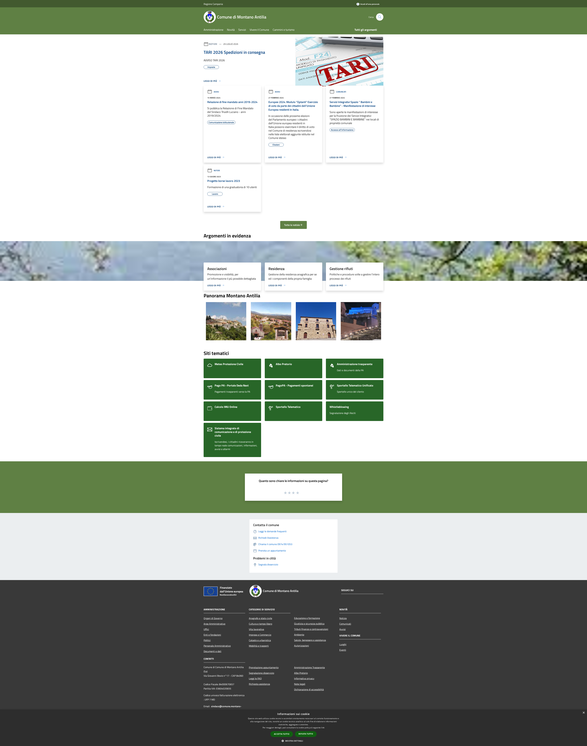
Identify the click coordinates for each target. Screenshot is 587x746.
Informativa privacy (304, 678)
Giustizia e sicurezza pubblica (309, 623)
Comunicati (341, 91)
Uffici (206, 629)
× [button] (583, 713)
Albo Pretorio (301, 673)
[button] (293, 740)
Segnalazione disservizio (261, 673)
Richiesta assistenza (259, 684)
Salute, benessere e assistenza (310, 640)
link (322, 727)
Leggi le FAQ (255, 678)
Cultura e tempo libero (260, 624)
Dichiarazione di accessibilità (309, 689)
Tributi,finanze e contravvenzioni (311, 629)
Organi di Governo (213, 618)
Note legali (299, 684)
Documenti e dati (212, 651)
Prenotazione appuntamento (264, 667)
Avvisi (216, 91)
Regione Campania (213, 4)
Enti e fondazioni (212, 635)
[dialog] (293, 727)
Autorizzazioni (301, 645)
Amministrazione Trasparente (309, 667)
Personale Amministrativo (217, 646)
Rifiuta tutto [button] (306, 734)
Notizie (213, 44)
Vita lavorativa (256, 629)
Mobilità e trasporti (259, 646)
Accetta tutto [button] (281, 734)
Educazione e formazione (307, 618)
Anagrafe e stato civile (260, 618)
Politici (207, 640)
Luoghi (342, 644)
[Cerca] (379, 17)
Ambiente (299, 634)
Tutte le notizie (292, 225)
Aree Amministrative (214, 624)
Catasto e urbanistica (260, 640)
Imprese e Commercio (260, 635)
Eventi (342, 650)
